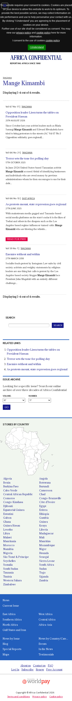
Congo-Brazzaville (50, 498)
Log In (15, 669)
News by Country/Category (55, 638)
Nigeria (7, 553)
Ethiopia (44, 513)
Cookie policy (56, 697)
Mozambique (47, 545)
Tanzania (8, 572)
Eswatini (8, 513)
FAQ (50, 665)
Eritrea (43, 509)
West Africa (45, 614)
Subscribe (27, 669)
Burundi (44, 486)
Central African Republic (18, 494)
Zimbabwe (9, 584)
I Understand (37, 47)
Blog (5, 643)
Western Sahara (12, 580)
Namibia (8, 549)
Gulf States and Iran (14, 630)
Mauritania (9, 541)
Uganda (43, 576)
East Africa (9, 614)
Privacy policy (39, 697)
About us (25, 665)
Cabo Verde (10, 490)
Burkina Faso (11, 486)
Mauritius (45, 541)
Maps (6, 654)
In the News (46, 649)
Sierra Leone (47, 560)
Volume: (7, 396)
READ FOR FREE (16, 239)
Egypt (42, 506)
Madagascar (46, 533)
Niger (42, 549)
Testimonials (46, 654)
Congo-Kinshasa (13, 502)
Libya (6, 533)
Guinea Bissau (11, 525)
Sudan (43, 568)
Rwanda (44, 553)
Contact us (39, 665)
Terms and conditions (18, 697)
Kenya (43, 525)
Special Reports (12, 649)
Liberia (43, 529)
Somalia (8, 564)
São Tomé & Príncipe (16, 556)
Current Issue (11, 605)
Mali (41, 537)
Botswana (45, 482)
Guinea (43, 521)
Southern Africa (12, 619)
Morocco (9, 545)
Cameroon (45, 490)
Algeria (7, 478)
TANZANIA (27, 107)
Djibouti (8, 506)
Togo (42, 572)
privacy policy (23, 32)
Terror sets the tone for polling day (27, 158)
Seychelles (9, 560)
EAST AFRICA (28, 198)
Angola (43, 478)
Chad (42, 494)
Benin (6, 482)
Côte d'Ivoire (47, 502)
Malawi (7, 537)
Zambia (43, 580)
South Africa (46, 564)
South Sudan (10, 568)
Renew (40, 669)
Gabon (7, 517)
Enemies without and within (23, 254)
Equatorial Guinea (13, 509)
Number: (33, 396)
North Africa (10, 624)
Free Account (54, 669)
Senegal (44, 556)
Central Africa (47, 619)
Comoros (9, 498)
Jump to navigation (4, 5)
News (6, 600)
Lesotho (8, 529)
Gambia (44, 517)
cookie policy (43, 32)
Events (43, 643)
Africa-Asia (45, 624)
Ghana (7, 521)
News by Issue (11, 638)
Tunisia (7, 576)
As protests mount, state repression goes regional (36, 204)
